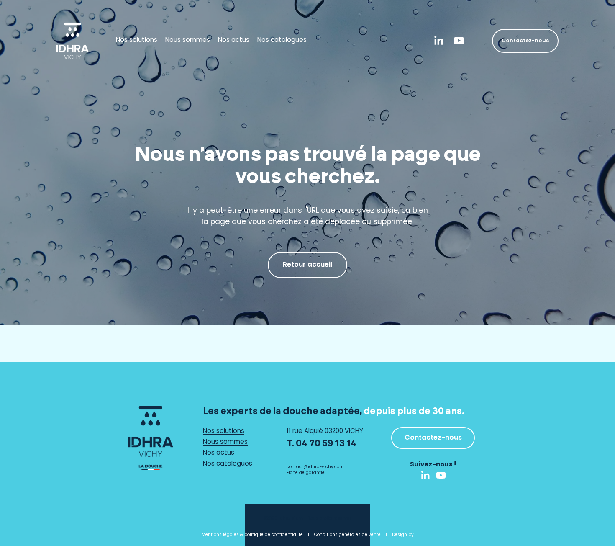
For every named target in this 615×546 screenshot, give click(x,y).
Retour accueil (307, 265)
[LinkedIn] (438, 40)
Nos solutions (136, 40)
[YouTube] (459, 40)
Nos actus (233, 40)
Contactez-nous (525, 40)
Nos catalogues (282, 40)
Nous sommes (187, 40)
